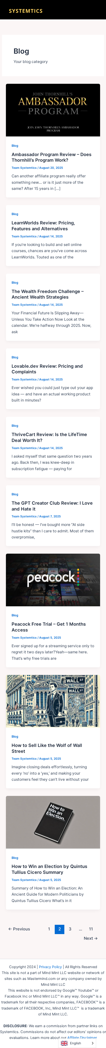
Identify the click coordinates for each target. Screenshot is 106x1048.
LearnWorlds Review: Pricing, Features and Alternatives (43, 225)
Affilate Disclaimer (82, 1038)
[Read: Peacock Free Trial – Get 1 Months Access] (53, 579)
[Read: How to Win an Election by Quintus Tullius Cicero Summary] (53, 822)
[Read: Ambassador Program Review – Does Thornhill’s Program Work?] (53, 110)
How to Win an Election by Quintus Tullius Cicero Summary (49, 869)
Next (91, 938)
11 (91, 928)
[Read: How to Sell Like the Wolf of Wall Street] (53, 700)
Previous (19, 928)
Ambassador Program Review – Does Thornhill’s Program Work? (51, 157)
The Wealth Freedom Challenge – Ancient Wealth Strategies (48, 294)
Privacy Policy (50, 967)
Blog (15, 145)
